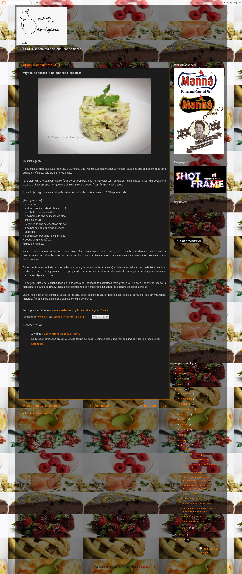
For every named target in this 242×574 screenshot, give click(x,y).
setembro (187, 409)
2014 (181, 389)
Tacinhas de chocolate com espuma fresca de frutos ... (197, 479)
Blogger (145, 566)
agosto (185, 414)
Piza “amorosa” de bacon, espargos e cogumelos (195, 487)
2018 (181, 368)
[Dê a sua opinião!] (97, 317)
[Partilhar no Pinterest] (107, 317)
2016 (181, 378)
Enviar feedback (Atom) (49, 413)
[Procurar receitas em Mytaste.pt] (209, 552)
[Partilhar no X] (100, 317)
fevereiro (186, 445)
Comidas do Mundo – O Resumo (198, 459)
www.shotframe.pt (63, 310)
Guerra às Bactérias (191, 516)
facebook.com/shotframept (93, 310)
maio (184, 429)
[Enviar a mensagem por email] (94, 317)
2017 (181, 373)
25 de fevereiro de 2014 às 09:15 (61, 333)
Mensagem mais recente (41, 406)
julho (184, 419)
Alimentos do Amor (191, 498)
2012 (181, 539)
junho (184, 424)
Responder (37, 344)
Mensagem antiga (153, 406)
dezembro (187, 393)
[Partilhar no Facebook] (104, 317)
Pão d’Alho (186, 449)
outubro (186, 404)
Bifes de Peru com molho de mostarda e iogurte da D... (196, 510)
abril (183, 435)
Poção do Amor (189, 493)
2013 (181, 534)
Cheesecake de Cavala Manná (197, 503)
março (185, 440)
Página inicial (99, 406)
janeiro (185, 528)
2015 (181, 384)
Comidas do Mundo (191, 472)
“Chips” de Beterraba (192, 521)
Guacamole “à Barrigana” (194, 454)
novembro (187, 398)
